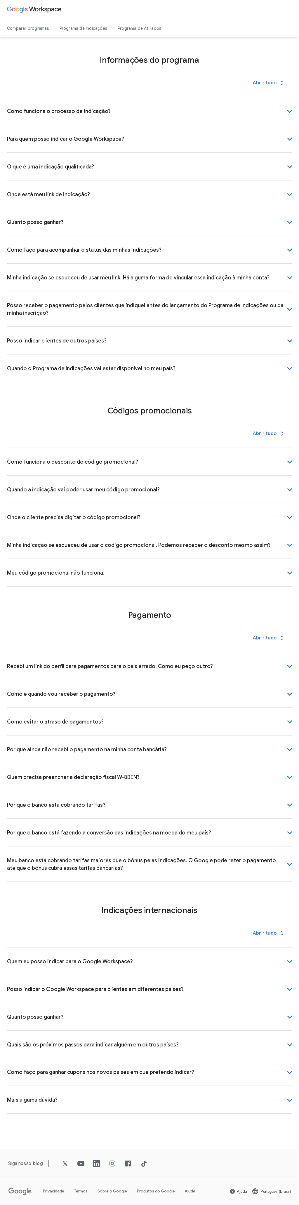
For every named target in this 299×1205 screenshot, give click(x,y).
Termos (81, 1191)
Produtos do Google (156, 1191)
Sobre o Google (112, 1191)
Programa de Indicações (83, 28)
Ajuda (190, 1191)
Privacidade (53, 1191)
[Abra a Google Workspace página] (35, 9)
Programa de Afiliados (139, 28)
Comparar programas (28, 28)
